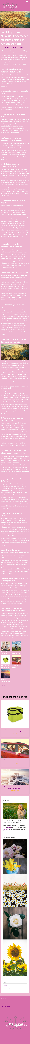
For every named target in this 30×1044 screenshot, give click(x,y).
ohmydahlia (6, 47)
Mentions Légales (7, 988)
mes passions (6, 829)
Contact (5, 985)
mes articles (12, 831)
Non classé (4, 685)
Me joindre (3, 1003)
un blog (9, 827)
